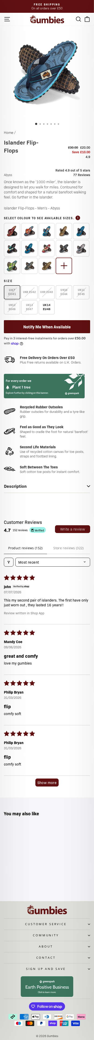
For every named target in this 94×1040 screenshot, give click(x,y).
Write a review (72, 529)
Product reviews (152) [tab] (25, 548)
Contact (46, 958)
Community (46, 935)
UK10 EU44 (63, 292)
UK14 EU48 (46, 307)
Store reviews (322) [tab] (68, 548)
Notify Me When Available (47, 327)
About (46, 946)
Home (8, 132)
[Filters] (8, 562)
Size (8, 281)
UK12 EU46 (12, 307)
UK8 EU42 (29, 292)
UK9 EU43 (46, 292)
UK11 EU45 (81, 292)
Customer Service (45, 924)
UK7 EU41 (12, 292)
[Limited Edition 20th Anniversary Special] (12, 231)
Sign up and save (46, 969)
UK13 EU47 (29, 307)
